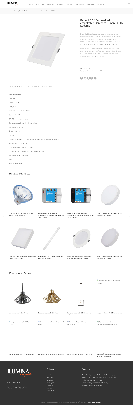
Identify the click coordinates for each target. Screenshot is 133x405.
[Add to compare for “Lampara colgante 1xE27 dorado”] (54, 308)
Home (10, 11)
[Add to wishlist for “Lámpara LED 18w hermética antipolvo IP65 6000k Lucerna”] (49, 251)
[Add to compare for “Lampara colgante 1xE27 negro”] (25, 308)
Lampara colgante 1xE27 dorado (48, 313)
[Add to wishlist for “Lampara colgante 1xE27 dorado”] (49, 308)
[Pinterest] (85, 78)
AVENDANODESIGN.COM (93, 402)
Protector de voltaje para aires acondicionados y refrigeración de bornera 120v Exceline (51, 215)
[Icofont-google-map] (95, 78)
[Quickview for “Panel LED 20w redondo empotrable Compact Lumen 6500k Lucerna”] (81, 238)
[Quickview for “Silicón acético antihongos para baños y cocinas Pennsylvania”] (110, 336)
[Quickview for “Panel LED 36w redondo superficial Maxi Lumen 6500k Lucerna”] (110, 238)
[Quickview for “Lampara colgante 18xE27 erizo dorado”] (110, 295)
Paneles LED (98, 71)
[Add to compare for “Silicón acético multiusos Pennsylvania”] (83, 349)
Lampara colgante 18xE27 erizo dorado (109, 313)
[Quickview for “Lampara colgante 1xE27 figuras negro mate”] (81, 295)
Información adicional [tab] (40, 87)
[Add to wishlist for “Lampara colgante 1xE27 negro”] (20, 308)
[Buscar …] (121, 4)
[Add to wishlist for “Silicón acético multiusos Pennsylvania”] (79, 349)
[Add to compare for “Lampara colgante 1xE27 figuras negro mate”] (83, 308)
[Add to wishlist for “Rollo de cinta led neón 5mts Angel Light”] (49, 349)
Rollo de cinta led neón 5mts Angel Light (51, 354)
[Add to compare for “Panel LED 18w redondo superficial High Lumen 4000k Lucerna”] (112, 208)
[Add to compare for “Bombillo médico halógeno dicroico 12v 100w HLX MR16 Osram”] (25, 208)
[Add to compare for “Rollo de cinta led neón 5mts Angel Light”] (54, 349)
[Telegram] (88, 78)
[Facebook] (12, 387)
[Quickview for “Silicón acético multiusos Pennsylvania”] (81, 336)
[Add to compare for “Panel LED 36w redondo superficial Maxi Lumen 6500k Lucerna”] (112, 251)
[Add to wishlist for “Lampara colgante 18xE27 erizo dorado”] (108, 308)
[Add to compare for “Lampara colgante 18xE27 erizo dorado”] (112, 308)
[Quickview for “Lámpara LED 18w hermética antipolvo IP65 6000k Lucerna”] (52, 238)
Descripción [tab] (15, 87)
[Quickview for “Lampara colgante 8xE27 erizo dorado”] (23, 336)
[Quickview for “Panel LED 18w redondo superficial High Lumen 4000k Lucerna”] (110, 195)
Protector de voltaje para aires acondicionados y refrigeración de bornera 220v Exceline (80, 215)
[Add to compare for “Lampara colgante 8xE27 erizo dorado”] (25, 349)
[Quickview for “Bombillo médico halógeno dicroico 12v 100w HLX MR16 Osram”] (23, 195)
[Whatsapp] (91, 78)
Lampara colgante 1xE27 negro (19, 313)
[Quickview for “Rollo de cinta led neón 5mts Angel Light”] (52, 336)
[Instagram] (81, 78)
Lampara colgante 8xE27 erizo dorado (21, 354)
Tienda (16, 11)
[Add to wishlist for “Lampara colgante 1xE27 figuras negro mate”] (79, 308)
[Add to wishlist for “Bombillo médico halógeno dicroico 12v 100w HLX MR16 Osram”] (20, 208)
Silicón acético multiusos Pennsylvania (79, 354)
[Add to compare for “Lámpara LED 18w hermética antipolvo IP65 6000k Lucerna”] (54, 251)
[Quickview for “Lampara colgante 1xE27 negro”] (23, 295)
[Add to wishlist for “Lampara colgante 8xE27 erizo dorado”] (20, 349)
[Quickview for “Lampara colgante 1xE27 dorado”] (52, 295)
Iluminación (90, 71)
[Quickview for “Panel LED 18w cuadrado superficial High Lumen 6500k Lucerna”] (23, 238)
